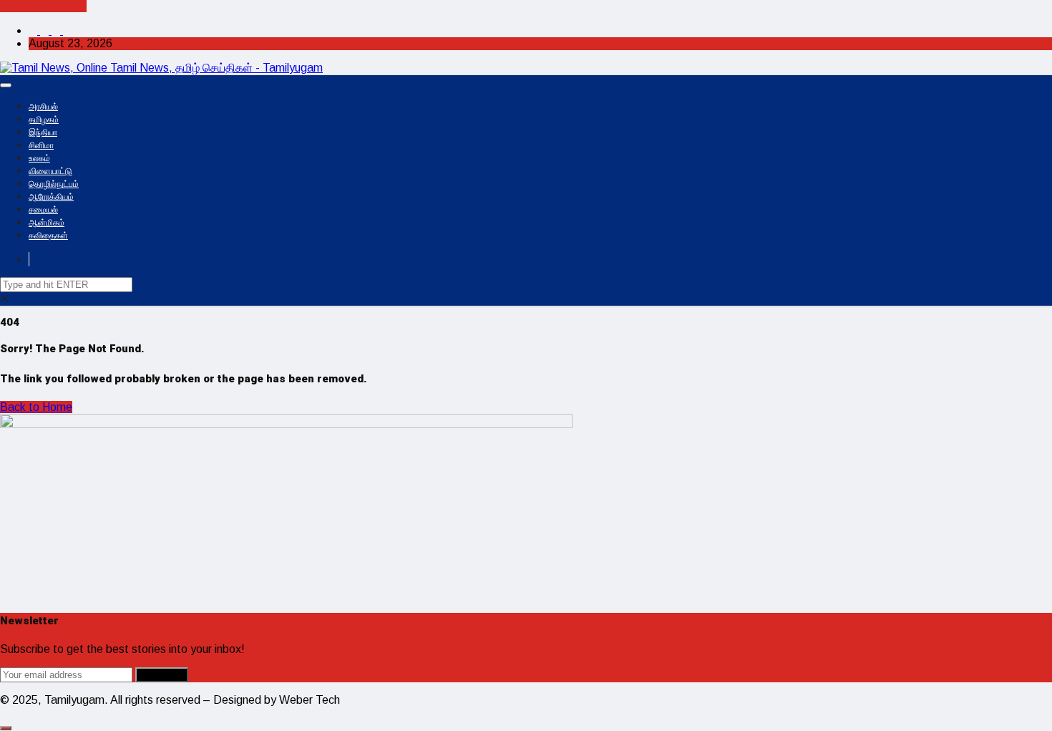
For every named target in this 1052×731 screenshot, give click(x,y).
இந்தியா (43, 132)
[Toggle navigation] (5, 85)
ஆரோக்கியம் (51, 197)
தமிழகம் (44, 120)
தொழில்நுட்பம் (54, 184)
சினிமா (41, 145)
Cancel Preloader (43, 6)
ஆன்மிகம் (46, 223)
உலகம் (39, 158)
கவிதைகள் (48, 236)
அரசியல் (43, 107)
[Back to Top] (5, 728)
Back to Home (36, 407)
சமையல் (43, 210)
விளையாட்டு (50, 171)
